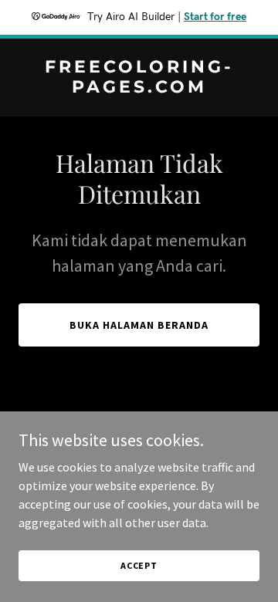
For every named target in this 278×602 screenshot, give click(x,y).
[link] (139, 88)
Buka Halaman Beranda (139, 325)
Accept (139, 565)
